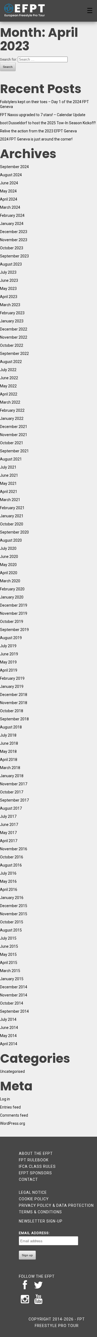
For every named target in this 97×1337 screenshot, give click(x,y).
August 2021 (11, 459)
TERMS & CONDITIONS (40, 1212)
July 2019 (8, 646)
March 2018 (10, 768)
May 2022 (8, 386)
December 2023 (13, 232)
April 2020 (8, 573)
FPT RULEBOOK (33, 1160)
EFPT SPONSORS (35, 1173)
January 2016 (11, 897)
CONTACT (28, 1179)
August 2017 (11, 808)
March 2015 (10, 971)
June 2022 (9, 378)
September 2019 (14, 629)
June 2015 (9, 946)
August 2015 (11, 930)
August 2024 (11, 175)
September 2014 (14, 1011)
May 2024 (8, 191)
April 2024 (8, 199)
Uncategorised (12, 1071)
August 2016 (11, 865)
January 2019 (11, 686)
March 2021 (10, 500)
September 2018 (14, 719)
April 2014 (8, 1044)
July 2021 (8, 467)
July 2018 (8, 735)
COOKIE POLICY (34, 1199)
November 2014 (13, 995)
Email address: (34, 1233)
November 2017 (13, 784)
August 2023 (11, 264)
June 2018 (9, 743)
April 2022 (8, 394)
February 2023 (12, 313)
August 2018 (11, 727)
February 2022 (12, 410)
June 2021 (9, 475)
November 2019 (13, 613)
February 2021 (12, 508)
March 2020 (10, 581)
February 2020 (12, 589)
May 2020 (8, 565)
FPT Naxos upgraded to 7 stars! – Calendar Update (42, 115)
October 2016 (11, 857)
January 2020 (11, 597)
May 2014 (8, 1036)
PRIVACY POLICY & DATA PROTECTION (56, 1205)
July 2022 (8, 370)
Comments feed (14, 1115)
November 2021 (13, 435)
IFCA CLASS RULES (37, 1166)
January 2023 (11, 321)
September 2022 (14, 353)
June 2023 (9, 280)
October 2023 (11, 248)
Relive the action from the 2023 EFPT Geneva (38, 131)
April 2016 (8, 889)
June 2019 (9, 654)
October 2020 (11, 524)
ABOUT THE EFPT (36, 1153)
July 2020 (8, 548)
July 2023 (8, 272)
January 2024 (11, 223)
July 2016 (8, 873)
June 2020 (9, 556)
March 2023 (10, 305)
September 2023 (14, 256)
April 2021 (8, 491)
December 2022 (13, 329)
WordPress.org (12, 1123)
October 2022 (11, 345)
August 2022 (11, 361)
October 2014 (11, 1003)
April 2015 (8, 962)
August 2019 (11, 638)
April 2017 (8, 841)
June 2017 (9, 824)
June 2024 (9, 183)
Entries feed (10, 1107)
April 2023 (8, 297)
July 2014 (8, 1019)
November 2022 (13, 337)
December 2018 (13, 694)
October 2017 (11, 792)
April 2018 (8, 759)
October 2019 (11, 621)
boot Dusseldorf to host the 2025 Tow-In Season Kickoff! (48, 123)
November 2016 (13, 849)
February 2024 (12, 215)
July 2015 (8, 938)
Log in (5, 1099)
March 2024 (10, 207)
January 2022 (11, 418)
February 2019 (12, 678)
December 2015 (13, 906)
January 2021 (11, 516)
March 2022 (10, 402)
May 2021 (8, 483)
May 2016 (8, 881)
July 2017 (8, 816)
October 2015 (11, 922)
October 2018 (11, 711)
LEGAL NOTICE (33, 1192)
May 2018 (8, 751)
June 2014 (9, 1027)
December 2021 (13, 426)
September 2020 (14, 532)
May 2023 (8, 288)
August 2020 (11, 540)
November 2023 (13, 240)
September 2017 (14, 800)
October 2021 (11, 443)
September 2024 (14, 167)
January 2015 (11, 979)
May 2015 (8, 954)
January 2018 (11, 776)
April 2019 (8, 670)
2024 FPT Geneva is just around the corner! (36, 139)
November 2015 (13, 914)
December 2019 (13, 605)
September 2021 (14, 451)
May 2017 (8, 833)
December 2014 (13, 987)
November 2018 (13, 703)
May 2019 (8, 662)
